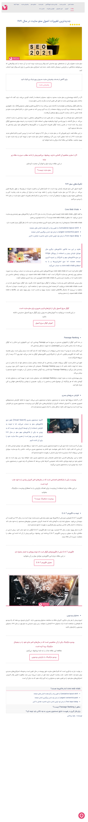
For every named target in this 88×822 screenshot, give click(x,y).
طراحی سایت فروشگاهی (51, 4)
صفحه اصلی (71, 4)
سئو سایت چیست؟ (44, 170)
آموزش (66, 9)
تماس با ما (41, 9)
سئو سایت (40, 4)
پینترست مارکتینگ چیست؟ (44, 498)
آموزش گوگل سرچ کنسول (44, 323)
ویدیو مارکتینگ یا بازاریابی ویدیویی (44, 657)
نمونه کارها (16, 4)
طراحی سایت (62, 4)
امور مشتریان (59, 9)
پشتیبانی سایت (25, 4)
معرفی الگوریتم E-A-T (44, 562)
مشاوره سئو (33, 4)
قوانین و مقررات (50, 9)
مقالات (72, 9)
